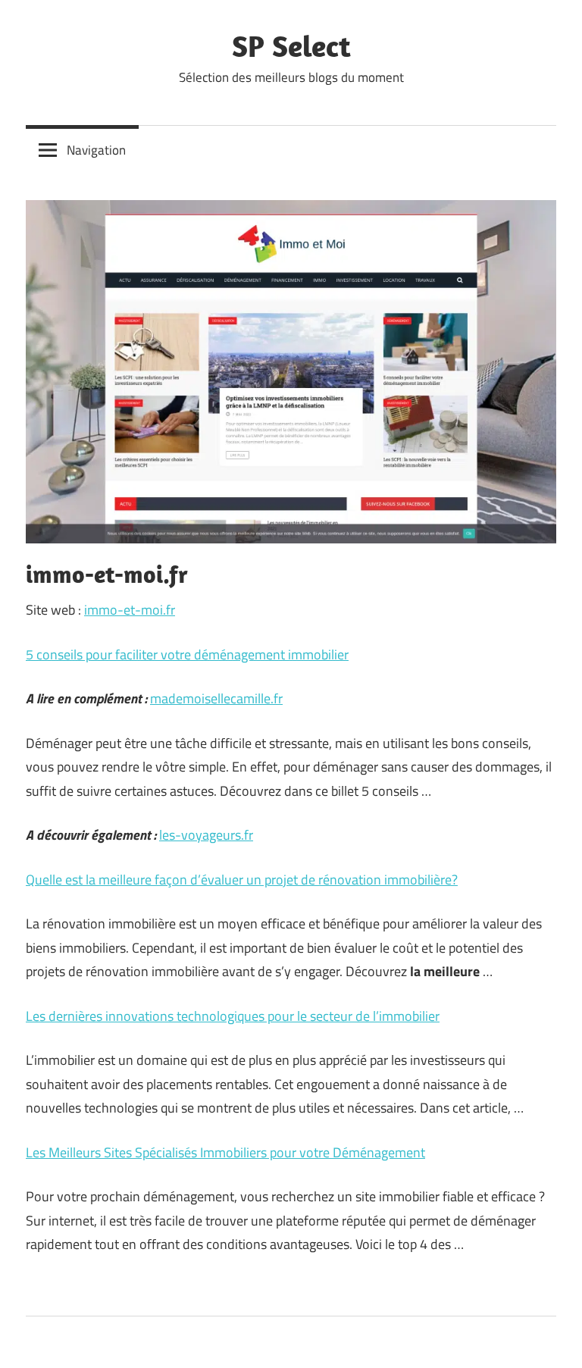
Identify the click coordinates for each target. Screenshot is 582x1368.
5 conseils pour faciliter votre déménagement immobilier (187, 654)
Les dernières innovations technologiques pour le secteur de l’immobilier (233, 1016)
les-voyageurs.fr (206, 835)
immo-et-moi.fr (129, 609)
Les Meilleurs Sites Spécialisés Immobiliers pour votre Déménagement (225, 1152)
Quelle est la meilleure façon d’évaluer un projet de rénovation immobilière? (242, 879)
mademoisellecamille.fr (216, 698)
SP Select (291, 45)
